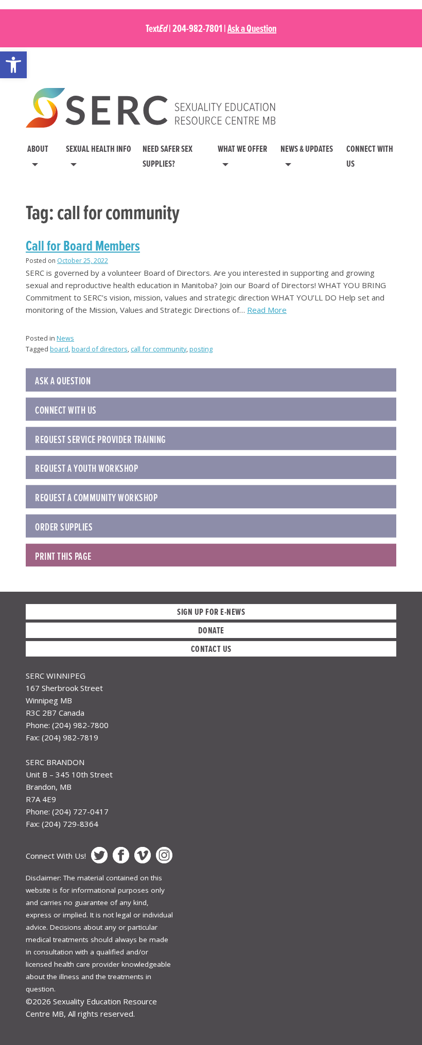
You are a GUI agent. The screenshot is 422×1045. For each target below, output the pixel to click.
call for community (158, 348)
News (65, 338)
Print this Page (63, 556)
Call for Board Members (83, 245)
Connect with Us (66, 410)
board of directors (100, 348)
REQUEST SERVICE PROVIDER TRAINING (100, 439)
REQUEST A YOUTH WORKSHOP (86, 468)
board (59, 348)
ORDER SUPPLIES (64, 527)
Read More (267, 310)
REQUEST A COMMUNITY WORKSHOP (96, 497)
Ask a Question (251, 28)
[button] (13, 64)
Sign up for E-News (211, 611)
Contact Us (211, 648)
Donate (211, 630)
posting (201, 348)
